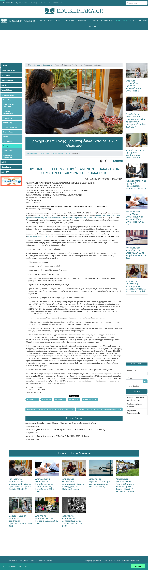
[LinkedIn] (105, 161)
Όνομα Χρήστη (131, 370)
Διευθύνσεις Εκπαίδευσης (7, 156)
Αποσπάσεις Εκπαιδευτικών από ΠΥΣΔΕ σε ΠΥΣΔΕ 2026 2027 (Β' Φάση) (57, 436)
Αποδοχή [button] (138, 566)
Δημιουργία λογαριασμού (132, 412)
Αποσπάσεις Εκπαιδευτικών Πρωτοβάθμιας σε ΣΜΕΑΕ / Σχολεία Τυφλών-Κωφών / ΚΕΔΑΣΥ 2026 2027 (125, 485)
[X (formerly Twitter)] (110, 161)
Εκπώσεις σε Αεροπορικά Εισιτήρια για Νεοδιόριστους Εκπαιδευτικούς (100, 482)
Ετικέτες (42, 561)
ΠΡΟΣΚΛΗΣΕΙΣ (60, 399)
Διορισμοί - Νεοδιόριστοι (8, 112)
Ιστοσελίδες (57, 3)
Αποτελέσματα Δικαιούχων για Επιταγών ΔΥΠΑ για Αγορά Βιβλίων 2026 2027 (136, 252)
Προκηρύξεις (7, 146)
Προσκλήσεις (7, 150)
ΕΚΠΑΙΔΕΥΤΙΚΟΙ (32, 399)
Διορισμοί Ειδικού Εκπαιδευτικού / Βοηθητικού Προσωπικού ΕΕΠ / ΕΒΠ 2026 (20, 520)
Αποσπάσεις (7, 118)
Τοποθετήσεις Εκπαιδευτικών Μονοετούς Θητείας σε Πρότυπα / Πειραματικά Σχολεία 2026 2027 (136, 120)
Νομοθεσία (6, 167)
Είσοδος (49, 561)
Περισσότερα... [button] (23, 566)
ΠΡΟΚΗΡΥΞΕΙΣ (74, 399)
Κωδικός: (129, 378)
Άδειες (5, 137)
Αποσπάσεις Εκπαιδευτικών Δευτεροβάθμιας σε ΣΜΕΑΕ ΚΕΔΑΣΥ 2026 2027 (72, 520)
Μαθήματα (69, 21)
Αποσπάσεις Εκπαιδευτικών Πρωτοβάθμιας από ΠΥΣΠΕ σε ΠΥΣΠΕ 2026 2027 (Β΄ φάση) (65, 429)
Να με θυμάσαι (133, 386)
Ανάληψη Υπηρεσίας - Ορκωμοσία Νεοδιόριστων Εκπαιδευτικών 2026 (136, 184)
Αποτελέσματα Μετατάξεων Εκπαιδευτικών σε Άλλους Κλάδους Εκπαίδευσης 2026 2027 (135, 218)
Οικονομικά (7, 141)
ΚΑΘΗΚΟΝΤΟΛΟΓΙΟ (89, 399)
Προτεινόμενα (21, 3)
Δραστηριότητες (55, 21)
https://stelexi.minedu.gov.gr (38, 236)
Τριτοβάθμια (106, 21)
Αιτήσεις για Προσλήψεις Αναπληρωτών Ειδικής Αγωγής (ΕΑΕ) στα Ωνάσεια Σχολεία (136, 286)
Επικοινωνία (45, 3)
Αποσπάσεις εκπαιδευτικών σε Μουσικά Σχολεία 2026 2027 (46, 519)
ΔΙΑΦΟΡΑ (92, 27)
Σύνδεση (136, 391)
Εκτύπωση (118, 161)
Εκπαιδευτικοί (121, 21)
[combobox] (136, 3)
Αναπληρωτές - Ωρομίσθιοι (8, 105)
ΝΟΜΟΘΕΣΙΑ (46, 399)
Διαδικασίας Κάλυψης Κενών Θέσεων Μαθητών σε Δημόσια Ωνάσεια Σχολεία (60, 423)
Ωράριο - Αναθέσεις (10, 127)
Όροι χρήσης (23, 561)
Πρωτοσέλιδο (8, 3)
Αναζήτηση (33, 561)
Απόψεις (33, 3)
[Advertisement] (69, 44)
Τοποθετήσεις (8, 132)
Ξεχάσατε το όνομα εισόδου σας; (134, 405)
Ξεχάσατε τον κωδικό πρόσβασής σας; (135, 398)
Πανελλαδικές (82, 21)
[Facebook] (101, 161)
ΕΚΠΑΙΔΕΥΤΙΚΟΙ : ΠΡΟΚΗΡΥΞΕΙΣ (58, 154)
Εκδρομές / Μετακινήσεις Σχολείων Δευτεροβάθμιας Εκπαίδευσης (134, 85)
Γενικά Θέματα (8, 100)
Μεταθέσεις (7, 123)
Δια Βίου (95, 21)
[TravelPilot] (11, 181)
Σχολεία (42, 21)
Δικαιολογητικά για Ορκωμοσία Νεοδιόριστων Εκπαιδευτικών (135, 154)
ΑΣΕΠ (132, 21)
